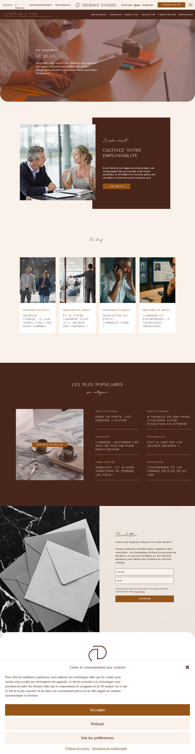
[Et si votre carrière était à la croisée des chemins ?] (78, 280)
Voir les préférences (97, 738)
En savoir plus (139, 591)
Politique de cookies (78, 748)
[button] (187, 667)
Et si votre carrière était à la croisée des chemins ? (76, 321)
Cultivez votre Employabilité (122, 153)
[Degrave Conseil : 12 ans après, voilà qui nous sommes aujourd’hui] (38, 280)
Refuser (97, 724)
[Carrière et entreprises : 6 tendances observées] (157, 280)
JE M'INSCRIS (145, 599)
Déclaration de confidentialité (109, 748)
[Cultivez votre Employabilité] (57, 162)
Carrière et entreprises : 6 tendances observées (156, 321)
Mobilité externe (93, 310)
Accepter (97, 710)
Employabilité (32, 310)
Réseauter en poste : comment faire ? (116, 321)
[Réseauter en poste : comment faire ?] (118, 280)
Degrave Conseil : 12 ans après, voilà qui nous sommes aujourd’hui (37, 322)
